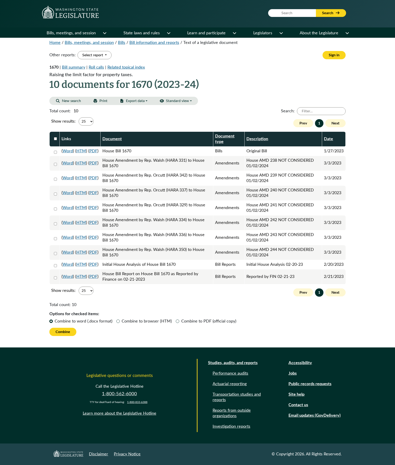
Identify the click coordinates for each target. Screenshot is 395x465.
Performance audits (230, 373)
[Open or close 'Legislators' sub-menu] (281, 33)
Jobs (292, 373)
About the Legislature (319, 33)
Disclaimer (98, 454)
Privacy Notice (127, 454)
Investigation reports (231, 427)
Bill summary (73, 67)
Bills (121, 43)
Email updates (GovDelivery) (314, 416)
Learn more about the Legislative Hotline (119, 413)
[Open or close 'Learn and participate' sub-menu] (234, 33)
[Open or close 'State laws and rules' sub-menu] (168, 33)
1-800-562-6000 (119, 394)
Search (328, 13)
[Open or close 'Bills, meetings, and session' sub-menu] (104, 33)
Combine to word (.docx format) (83, 321)
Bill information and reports (154, 43)
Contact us (298, 405)
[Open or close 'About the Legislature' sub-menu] (347, 33)
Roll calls (96, 67)
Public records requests (309, 384)
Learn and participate (206, 33)
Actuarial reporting (230, 384)
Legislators (262, 33)
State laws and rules (141, 33)
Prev (303, 123)
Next (335, 123)
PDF (93, 151)
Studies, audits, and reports (233, 363)
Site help (296, 394)
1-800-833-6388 (137, 402)
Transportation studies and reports (237, 397)
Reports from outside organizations (232, 413)
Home (55, 43)
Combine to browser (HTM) (147, 321)
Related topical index (126, 67)
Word (68, 151)
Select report (93, 55)
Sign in (334, 55)
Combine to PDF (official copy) (208, 321)
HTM (81, 151)
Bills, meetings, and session (71, 33)
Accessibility (300, 363)
